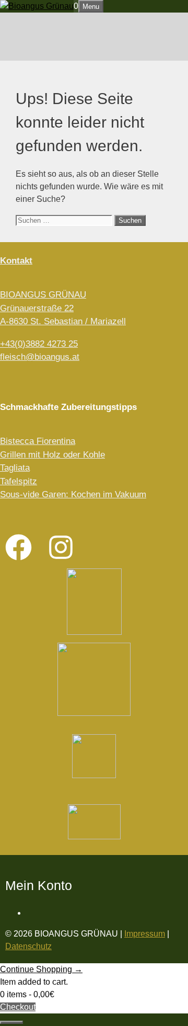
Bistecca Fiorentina (37, 441)
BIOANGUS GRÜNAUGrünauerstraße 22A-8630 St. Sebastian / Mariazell (63, 308)
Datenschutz (28, 946)
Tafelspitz (18, 481)
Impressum (144, 933)
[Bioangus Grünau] (37, 6)
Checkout (18, 1006)
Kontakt (16, 261)
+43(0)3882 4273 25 (39, 344)
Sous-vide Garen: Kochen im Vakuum (73, 494)
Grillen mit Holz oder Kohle (52, 455)
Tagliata (15, 468)
